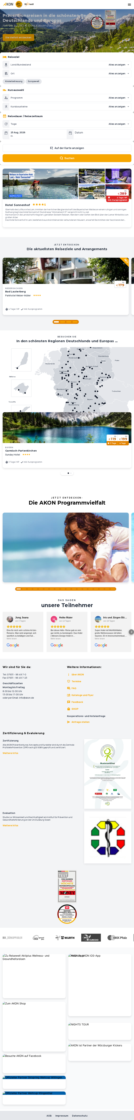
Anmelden (67, 611)
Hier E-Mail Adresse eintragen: (41, 597)
